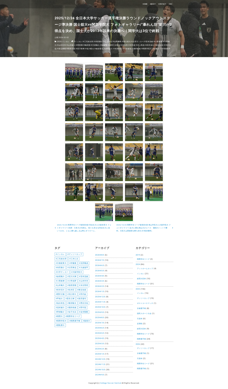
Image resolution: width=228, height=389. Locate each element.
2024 (138, 264)
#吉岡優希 (117, 42)
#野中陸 (82, 307)
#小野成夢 (71, 281)
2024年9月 (99, 375)
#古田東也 (107, 42)
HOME (145, 4)
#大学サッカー (137, 42)
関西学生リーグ (143, 259)
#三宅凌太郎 (88, 42)
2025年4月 (99, 338)
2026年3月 (99, 281)
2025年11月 (100, 302)
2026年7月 (99, 260)
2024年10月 (100, 370)
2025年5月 (99, 333)
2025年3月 (99, 344)
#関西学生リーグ (73, 316)
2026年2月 (99, 286)
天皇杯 (139, 319)
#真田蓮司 (81, 299)
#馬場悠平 (166, 49)
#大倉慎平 (83, 267)
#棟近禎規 (159, 45)
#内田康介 (98, 42)
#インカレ (78, 42)
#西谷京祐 (83, 303)
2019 (138, 255)
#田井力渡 (71, 49)
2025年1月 (99, 354)
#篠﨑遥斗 (108, 49)
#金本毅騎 (83, 312)
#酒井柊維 (136, 49)
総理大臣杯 (141, 279)
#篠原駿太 (99, 49)
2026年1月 (99, 292)
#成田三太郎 (113, 45)
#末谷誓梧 (83, 285)
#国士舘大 (126, 42)
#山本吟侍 (61, 45)
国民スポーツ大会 (144, 314)
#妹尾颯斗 (60, 276)
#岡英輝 (79, 45)
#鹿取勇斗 (60, 325)
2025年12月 (100, 297)
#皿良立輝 (70, 299)
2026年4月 (99, 276)
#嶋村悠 (86, 45)
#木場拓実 (123, 45)
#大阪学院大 (76, 272)
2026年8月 (99, 255)
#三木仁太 (73, 259)
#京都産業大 (61, 263)
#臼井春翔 (127, 49)
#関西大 (59, 316)
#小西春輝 (158, 42)
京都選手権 (141, 308)
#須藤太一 (157, 49)
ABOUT (153, 4)
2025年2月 (99, 349)
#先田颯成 (83, 263)
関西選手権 (141, 339)
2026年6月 (99, 265)
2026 (138, 344)
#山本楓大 (71, 45)
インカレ (65, 42)
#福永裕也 (60, 303)
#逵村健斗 (60, 307)
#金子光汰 (71, 312)
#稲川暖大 (89, 49)
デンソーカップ (143, 298)
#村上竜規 (140, 45)
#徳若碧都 (71, 285)
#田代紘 (82, 294)
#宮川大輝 (71, 276)
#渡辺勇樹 (61, 49)
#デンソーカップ (74, 254)
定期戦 (139, 324)
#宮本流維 (148, 42)
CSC (170, 4)
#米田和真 (117, 49)
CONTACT (162, 4)
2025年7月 (99, 323)
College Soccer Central (110, 383)
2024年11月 (100, 364)
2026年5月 (99, 271)
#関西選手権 (74, 321)
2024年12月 (100, 359)
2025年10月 (100, 307)
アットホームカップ (145, 269)
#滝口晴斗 (71, 294)
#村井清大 (149, 45)
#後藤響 (103, 45)
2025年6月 (99, 328)
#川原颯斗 (95, 45)
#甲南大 (59, 299)
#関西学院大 (146, 49)
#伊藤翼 (72, 263)
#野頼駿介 (60, 312)
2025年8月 (99, 318)
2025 (59, 42)
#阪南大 (86, 321)
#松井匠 (70, 290)
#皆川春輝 (80, 49)
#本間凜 (131, 45)
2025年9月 (99, 312)
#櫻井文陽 (60, 294)
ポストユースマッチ (145, 303)
